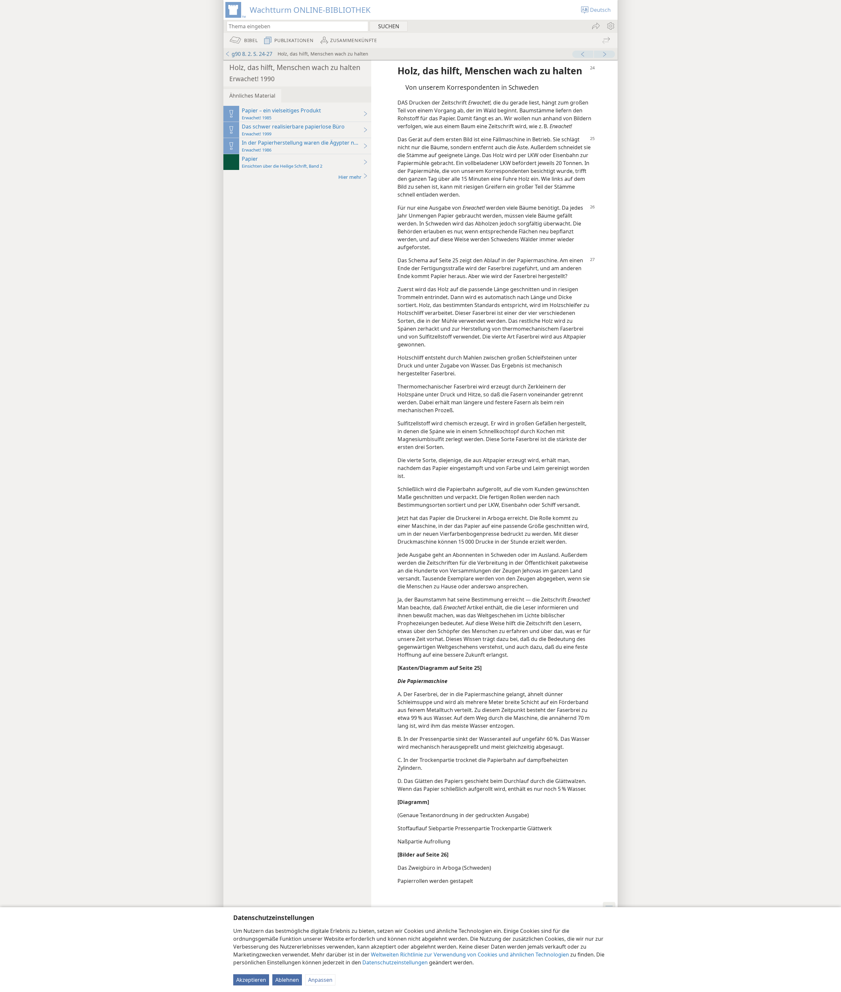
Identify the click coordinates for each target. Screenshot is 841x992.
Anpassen (320, 979)
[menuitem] (610, 26)
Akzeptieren (251, 979)
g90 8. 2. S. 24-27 (252, 54)
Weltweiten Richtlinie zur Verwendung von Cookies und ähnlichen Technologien (470, 954)
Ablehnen (287, 979)
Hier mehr (349, 177)
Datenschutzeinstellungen (395, 962)
